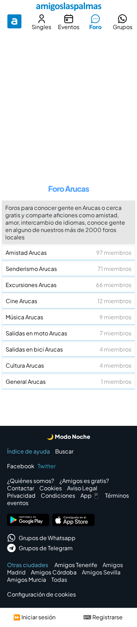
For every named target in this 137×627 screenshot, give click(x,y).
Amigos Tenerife (75, 564)
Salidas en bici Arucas (68, 349)
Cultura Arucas (68, 365)
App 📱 (90, 495)
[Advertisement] (68, 104)
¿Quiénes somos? (30, 480)
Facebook (20, 466)
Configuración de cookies (41, 594)
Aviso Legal (82, 488)
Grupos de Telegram (46, 548)
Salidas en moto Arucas (68, 333)
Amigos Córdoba (54, 572)
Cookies (50, 488)
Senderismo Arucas (68, 268)
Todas (59, 579)
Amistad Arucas (68, 252)
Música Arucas (68, 317)
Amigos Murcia (26, 579)
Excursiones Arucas (68, 284)
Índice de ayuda (28, 451)
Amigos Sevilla (101, 572)
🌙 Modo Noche (68, 436)
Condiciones (58, 495)
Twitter (47, 466)
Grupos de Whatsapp (47, 537)
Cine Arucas (68, 301)
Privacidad (21, 495)
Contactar (20, 488)
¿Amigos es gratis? (84, 480)
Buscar (64, 451)
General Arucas (68, 381)
